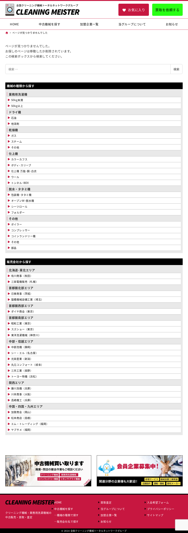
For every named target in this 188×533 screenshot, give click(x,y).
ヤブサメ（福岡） (22, 429)
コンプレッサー (20, 230)
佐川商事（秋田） (22, 276)
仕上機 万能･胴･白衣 (24, 171)
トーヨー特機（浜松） (24, 376)
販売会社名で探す (68, 521)
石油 (14, 118)
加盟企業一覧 (109, 515)
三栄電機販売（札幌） (24, 281)
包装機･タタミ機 (21, 195)
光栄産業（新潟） (22, 359)
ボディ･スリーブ (21, 165)
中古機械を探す (63, 509)
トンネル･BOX (20, 183)
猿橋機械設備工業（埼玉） (27, 299)
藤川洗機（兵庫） (22, 388)
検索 (176, 69)
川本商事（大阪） (22, 394)
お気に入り (136, 9)
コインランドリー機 (23, 236)
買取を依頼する (167, 9)
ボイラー (16, 224)
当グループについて (113, 509)
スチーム (16, 141)
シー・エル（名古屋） (24, 353)
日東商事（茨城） (22, 293)
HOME (58, 502)
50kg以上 (17, 106)
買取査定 (106, 502)
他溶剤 (15, 123)
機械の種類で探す (68, 515)
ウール (15, 177)
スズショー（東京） (23, 329)
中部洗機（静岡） (22, 347)
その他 (15, 147)
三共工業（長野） (22, 370)
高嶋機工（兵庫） (22, 400)
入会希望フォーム (158, 502)
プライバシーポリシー (160, 509)
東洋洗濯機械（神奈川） (26, 335)
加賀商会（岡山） (22, 412)
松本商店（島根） (22, 418)
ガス (14, 135)
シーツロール (19, 206)
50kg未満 (17, 100)
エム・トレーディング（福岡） (30, 424)
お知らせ (106, 521)
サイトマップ (155, 515)
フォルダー (18, 212)
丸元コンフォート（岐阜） (27, 364)
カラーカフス (19, 159)
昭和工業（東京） (22, 323)
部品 (14, 248)
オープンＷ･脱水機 (22, 200)
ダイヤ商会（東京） (23, 311)
